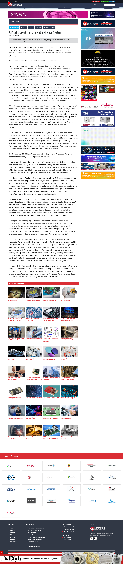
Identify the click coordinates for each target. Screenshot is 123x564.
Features (12, 530)
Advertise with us (104, 1)
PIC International (69, 529)
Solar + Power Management (36, 537)
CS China (90, 5)
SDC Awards (67, 539)
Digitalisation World (34, 546)
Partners (12, 537)
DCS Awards (67, 537)
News (49, 5)
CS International (69, 527)
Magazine (56, 5)
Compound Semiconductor (36, 528)
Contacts (12, 544)
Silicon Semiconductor (35, 530)
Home (44, 5)
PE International (69, 531)
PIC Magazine (32, 532)
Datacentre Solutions (34, 544)
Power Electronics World (35, 535)
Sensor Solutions (33, 541)
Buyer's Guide (70, 5)
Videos (63, 5)
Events (78, 5)
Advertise (13, 539)
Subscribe (84, 5)
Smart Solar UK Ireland (35, 539)
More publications (95, 1)
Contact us (112, 1)
